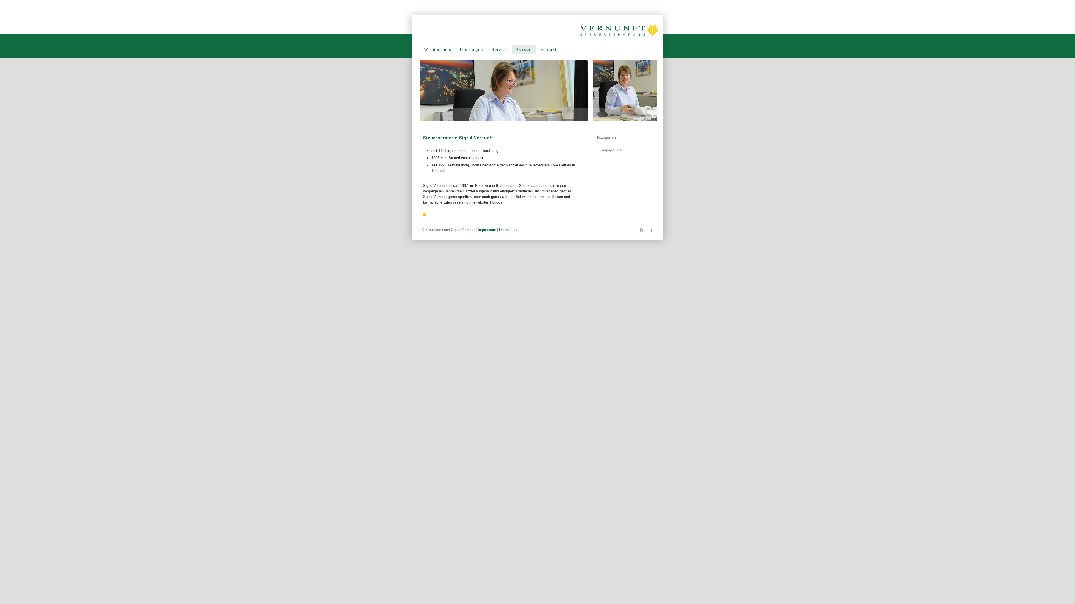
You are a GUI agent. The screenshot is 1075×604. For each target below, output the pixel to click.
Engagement (611, 150)
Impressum (487, 230)
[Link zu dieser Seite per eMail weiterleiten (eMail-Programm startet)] (650, 230)
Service (500, 50)
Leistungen (471, 50)
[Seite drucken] (641, 230)
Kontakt (548, 50)
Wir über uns (438, 50)
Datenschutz (509, 230)
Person (524, 50)
